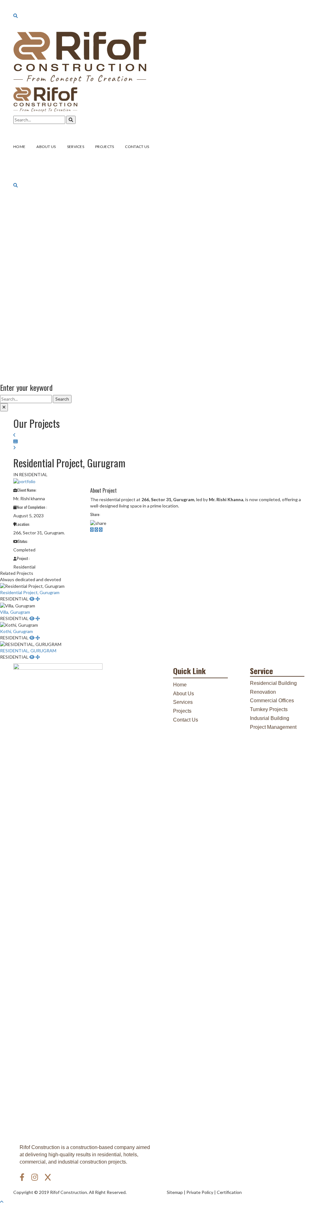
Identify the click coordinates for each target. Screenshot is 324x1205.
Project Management (273, 727)
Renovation (263, 692)
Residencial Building (273, 683)
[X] (48, 1177)
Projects (182, 711)
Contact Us (185, 719)
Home (180, 684)
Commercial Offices (272, 700)
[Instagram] (35, 1177)
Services (183, 702)
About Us (183, 693)
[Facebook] (23, 1177)
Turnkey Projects (269, 709)
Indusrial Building (269, 718)
